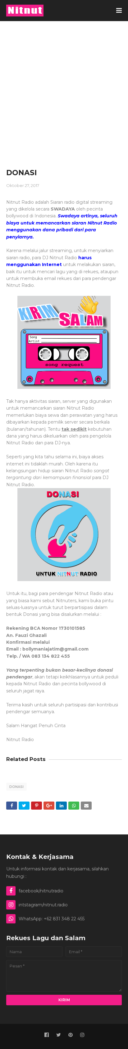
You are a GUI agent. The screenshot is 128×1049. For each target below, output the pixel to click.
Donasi (16, 787)
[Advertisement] (64, 88)
